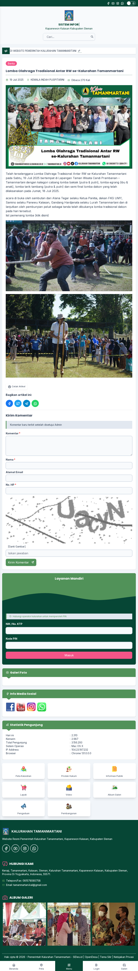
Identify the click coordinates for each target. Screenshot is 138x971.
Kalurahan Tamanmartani (56, 956)
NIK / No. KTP (14, 623)
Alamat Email (14, 472)
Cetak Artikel (18, 386)
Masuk (69, 655)
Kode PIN (11, 638)
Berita (11, 63)
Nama (10, 459)
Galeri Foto (18, 673)
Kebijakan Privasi (124, 956)
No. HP (11, 484)
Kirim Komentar (19, 562)
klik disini (42, 215)
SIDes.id (78, 956)
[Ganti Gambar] (17, 546)
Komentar (13, 433)
